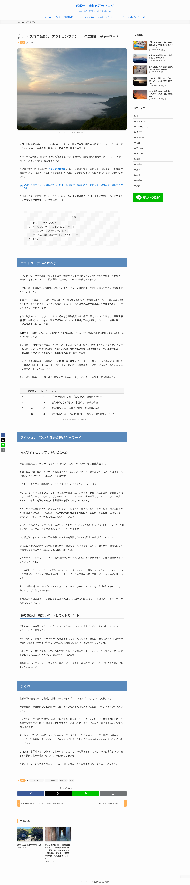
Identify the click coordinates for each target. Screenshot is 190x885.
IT (137, 115)
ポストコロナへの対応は (44, 222)
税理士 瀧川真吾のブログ (95, 5)
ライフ (139, 132)
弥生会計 (140, 148)
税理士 (139, 158)
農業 (138, 185)
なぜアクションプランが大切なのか (53, 230)
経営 (138, 169)
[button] (30, 793)
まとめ (35, 239)
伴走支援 (63, 780)
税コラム (140, 153)
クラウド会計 (141, 121)
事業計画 (140, 137)
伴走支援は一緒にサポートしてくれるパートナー (58, 234)
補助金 (139, 180)
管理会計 (140, 164)
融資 (22, 43)
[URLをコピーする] (113, 793)
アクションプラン (36, 780)
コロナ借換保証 (51, 780)
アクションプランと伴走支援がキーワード (53, 227)
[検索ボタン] (144, 17)
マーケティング (142, 126)
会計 (138, 142)
